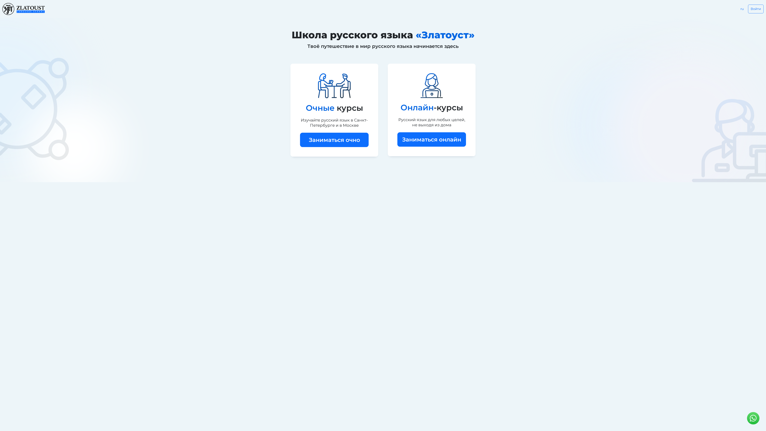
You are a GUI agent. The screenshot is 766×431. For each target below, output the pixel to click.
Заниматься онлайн (431, 139)
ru (742, 9)
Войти (756, 9)
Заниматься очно (334, 139)
